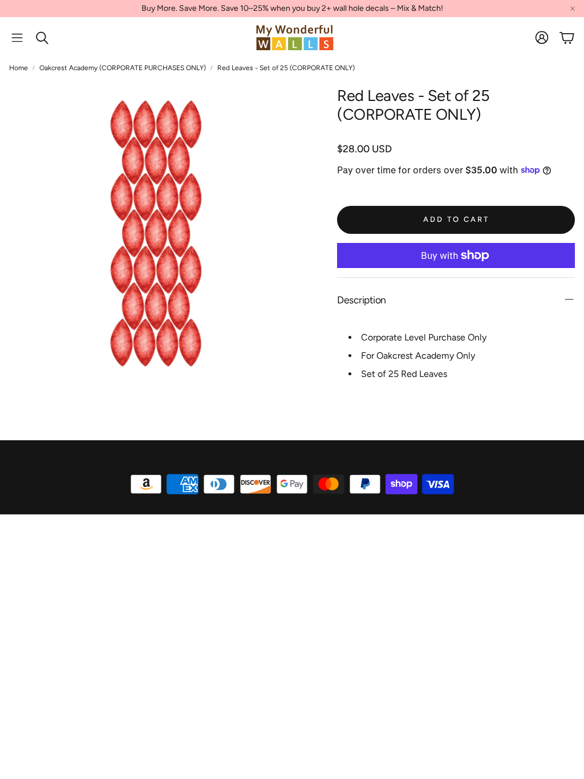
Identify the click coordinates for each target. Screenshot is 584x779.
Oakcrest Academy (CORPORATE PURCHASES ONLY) (122, 68)
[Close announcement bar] (572, 8)
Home (18, 68)
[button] (17, 38)
